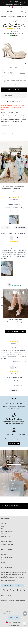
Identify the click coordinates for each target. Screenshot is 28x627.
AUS (10, 72)
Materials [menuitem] (14, 211)
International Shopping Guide (8, 531)
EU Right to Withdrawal (6, 541)
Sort (11, 233)
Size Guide (22, 73)
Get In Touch (4, 523)
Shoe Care (3, 526)
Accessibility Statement (7, 544)
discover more (14, 443)
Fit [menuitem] (22, 207)
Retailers (3, 562)
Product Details (9, 126)
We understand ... (8, 567)
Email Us (7, 585)
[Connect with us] (14, 461)
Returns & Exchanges (6, 557)
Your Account (4, 554)
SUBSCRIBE (14, 617)
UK (7, 72)
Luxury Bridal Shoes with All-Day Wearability (15, 16)
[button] (14, 29)
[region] (14, 219)
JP (12, 72)
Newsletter (6, 595)
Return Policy (8, 134)
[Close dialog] (26, 289)
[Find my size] (14, 484)
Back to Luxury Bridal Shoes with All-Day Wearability (15, 506)
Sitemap (3, 539)
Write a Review (22, 228)
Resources (5, 518)
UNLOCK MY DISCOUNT (15, 331)
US (2, 72)
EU (5, 72)
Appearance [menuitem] (15, 207)
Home (2, 16)
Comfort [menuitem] (8, 207)
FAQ (2, 528)
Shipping (3, 559)
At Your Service (7, 549)
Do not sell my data (5, 536)
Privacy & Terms (5, 533)
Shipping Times (8, 130)
